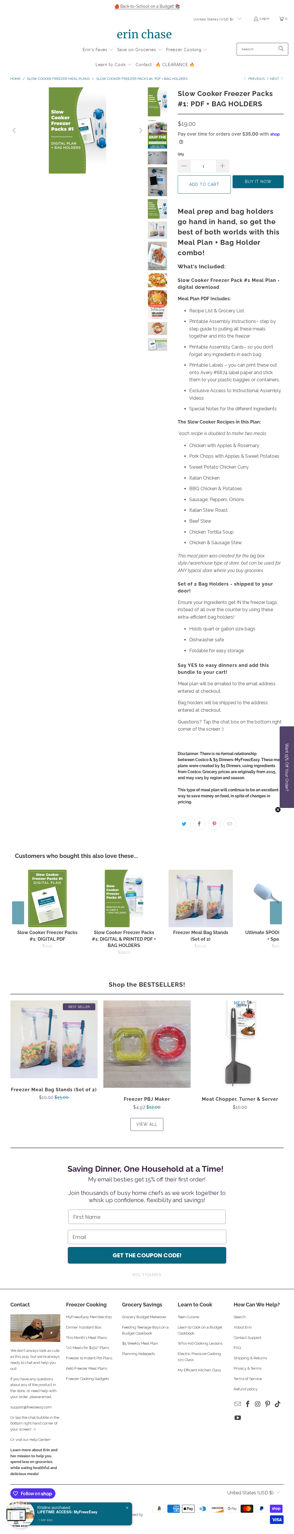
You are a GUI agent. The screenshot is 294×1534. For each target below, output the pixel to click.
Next (275, 79)
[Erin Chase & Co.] (144, 35)
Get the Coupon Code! (147, 1255)
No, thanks (146, 1274)
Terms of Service (248, 1379)
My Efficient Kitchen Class (199, 1370)
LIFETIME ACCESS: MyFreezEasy (67, 1512)
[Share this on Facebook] (199, 823)
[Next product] (276, 912)
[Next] (140, 130)
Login (265, 18)
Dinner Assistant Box (83, 1327)
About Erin (243, 1327)
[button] (98, 50)
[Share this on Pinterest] (214, 823)
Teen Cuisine (188, 1317)
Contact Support (247, 1337)
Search (240, 1317)
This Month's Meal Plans (87, 1337)
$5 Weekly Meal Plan (140, 1343)
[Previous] (14, 130)
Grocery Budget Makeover (144, 1317)
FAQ (237, 1348)
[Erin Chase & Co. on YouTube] (238, 1418)
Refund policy (246, 1389)
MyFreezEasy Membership (89, 1317)
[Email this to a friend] (229, 823)
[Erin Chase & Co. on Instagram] (258, 1404)
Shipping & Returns (250, 1358)
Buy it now (258, 181)
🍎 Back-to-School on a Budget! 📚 (147, 6)
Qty (181, 154)
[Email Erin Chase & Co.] (238, 1404)
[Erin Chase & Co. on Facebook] (247, 1404)
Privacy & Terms (247, 1368)
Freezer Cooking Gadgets (88, 1379)
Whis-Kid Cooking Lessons (200, 1343)
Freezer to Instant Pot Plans (89, 1358)
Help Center (40, 1439)
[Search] (281, 49)
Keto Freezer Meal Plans (86, 1368)
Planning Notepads (138, 1354)
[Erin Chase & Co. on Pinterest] (268, 1404)
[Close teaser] (278, 810)
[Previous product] (18, 912)
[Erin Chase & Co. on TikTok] (278, 1404)
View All (146, 1124)
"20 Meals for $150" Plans (87, 1348)
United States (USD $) (214, 19)
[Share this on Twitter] (184, 823)
